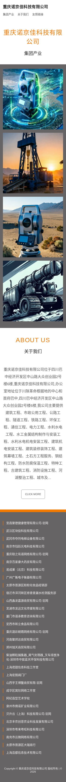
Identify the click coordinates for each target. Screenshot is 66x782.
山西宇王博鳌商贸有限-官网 (24, 682)
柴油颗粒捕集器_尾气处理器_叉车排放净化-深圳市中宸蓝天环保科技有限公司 (32, 657)
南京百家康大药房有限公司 (23, 561)
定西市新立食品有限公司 (22, 624)
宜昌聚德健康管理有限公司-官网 (27, 523)
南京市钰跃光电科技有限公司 (25, 546)
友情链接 (37, 14)
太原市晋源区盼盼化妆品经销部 (26, 585)
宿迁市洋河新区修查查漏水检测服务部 (31, 593)
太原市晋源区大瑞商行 (21, 745)
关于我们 (23, 14)
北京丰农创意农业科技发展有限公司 (29, 721)
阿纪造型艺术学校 (18, 698)
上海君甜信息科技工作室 (22, 667)
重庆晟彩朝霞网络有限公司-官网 (27, 631)
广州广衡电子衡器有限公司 (23, 577)
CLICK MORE (33, 494)
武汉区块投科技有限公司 (22, 530)
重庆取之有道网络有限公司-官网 (27, 554)
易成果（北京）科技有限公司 (25, 569)
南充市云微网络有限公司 (22, 737)
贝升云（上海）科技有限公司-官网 (28, 713)
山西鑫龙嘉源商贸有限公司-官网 (27, 600)
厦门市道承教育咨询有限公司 (25, 616)
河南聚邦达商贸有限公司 (22, 639)
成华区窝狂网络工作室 (21, 690)
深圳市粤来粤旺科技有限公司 (25, 729)
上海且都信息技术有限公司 (23, 752)
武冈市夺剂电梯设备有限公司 (25, 538)
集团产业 (8, 14)
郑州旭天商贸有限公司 (21, 647)
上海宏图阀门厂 (16, 675)
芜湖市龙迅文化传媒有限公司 (25, 608)
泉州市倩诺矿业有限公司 (22, 706)
